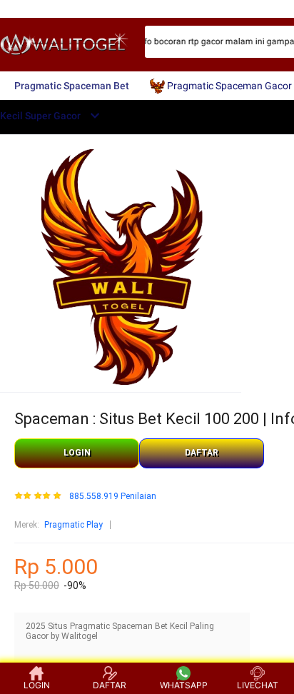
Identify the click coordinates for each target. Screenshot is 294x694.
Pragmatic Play (73, 525)
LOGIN (77, 453)
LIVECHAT (257, 685)
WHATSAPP (184, 685)
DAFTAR (201, 453)
